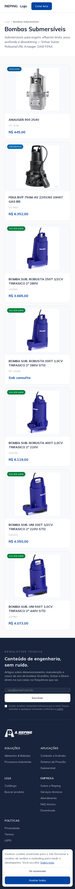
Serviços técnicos (51, 792)
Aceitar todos (37, 880)
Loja (7, 21)
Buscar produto (14, 792)
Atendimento (49, 798)
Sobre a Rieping (51, 785)
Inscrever (37, 698)
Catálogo (11, 785)
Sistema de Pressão (53, 762)
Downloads (48, 810)
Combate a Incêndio (53, 755)
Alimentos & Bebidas (18, 755)
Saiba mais (47, 862)
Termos (9, 834)
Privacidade (12, 828)
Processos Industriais (18, 762)
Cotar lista (41, 6)
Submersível (48, 768)
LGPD (60, 709)
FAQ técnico (48, 804)
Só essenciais (37, 871)
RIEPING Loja (16, 6)
